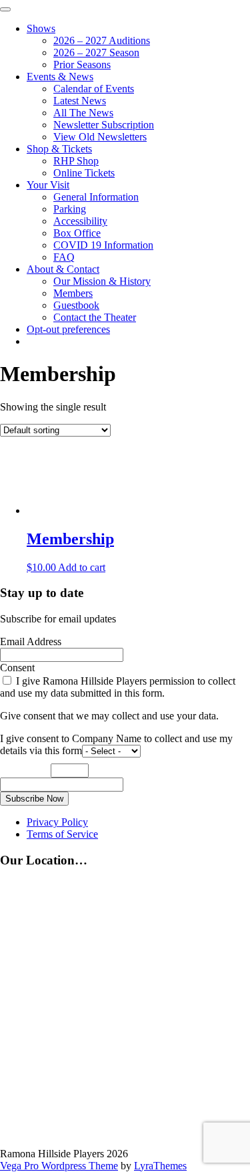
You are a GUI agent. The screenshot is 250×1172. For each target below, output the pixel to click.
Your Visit (48, 185)
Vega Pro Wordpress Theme (59, 1165)
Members (73, 293)
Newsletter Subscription (103, 124)
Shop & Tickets (59, 148)
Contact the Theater (94, 317)
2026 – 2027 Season (96, 52)
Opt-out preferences (68, 329)
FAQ (64, 257)
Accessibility (80, 221)
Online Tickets (84, 173)
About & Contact (63, 269)
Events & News (60, 76)
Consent (17, 667)
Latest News (79, 100)
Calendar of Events (93, 88)
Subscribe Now (34, 799)
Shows (41, 28)
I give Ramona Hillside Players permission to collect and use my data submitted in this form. (117, 687)
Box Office (77, 233)
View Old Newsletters (100, 136)
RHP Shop (76, 160)
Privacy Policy (57, 822)
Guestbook (76, 305)
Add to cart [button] (81, 567)
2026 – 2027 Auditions (101, 40)
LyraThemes (160, 1165)
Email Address (30, 641)
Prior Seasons (82, 64)
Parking (69, 209)
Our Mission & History (102, 281)
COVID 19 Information (103, 245)
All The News (83, 112)
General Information (96, 197)
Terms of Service (62, 834)
